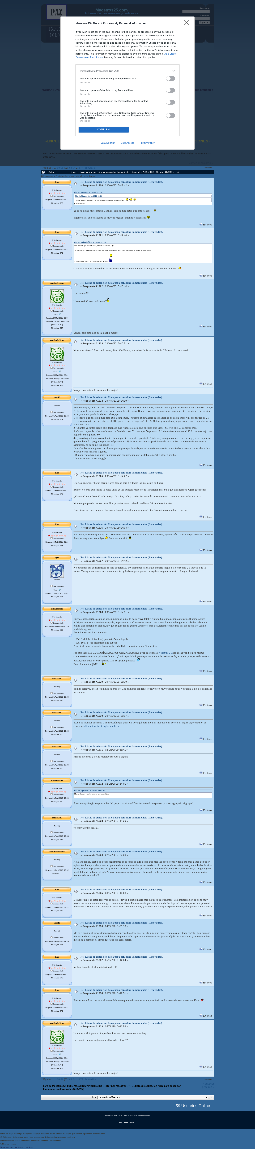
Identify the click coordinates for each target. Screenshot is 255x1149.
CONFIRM (103, 129)
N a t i (133, 1122)
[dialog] (127, 83)
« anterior (208, 1083)
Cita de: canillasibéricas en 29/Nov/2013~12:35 (91, 242)
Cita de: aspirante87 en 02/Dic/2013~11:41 (89, 791)
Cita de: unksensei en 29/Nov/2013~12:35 (89, 192)
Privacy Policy (147, 142)
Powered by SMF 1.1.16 (113, 1115)
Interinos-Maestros (115, 1086)
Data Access (127, 142)
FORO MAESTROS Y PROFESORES (84, 1086)
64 (74, 167)
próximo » (208, 1087)
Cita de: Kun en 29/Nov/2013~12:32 (88, 196)
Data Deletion (107, 142)
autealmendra (57, 609)
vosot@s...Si (166, 652)
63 (70, 167)
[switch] (170, 78)
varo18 (57, 397)
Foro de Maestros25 (54, 1086)
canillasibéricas (57, 283)
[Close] (187, 23)
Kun (57, 182)
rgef (57, 557)
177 (81, 167)
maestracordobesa (57, 851)
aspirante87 (57, 678)
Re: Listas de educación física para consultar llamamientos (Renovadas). (121, 181)
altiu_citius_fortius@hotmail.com (102, 726)
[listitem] (127, 71)
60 (58, 167)
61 (62, 167)
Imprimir (208, 167)
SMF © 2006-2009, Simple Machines (137, 1115)
